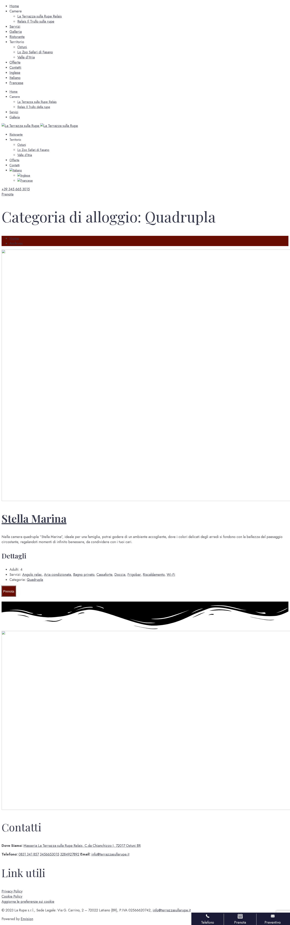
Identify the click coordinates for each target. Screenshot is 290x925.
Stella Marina (34, 518)
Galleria (15, 31)
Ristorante (17, 36)
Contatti (15, 67)
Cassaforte (104, 574)
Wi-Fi (171, 574)
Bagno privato (83, 574)
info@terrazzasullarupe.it (110, 854)
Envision (27, 918)
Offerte (15, 62)
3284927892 (69, 854)
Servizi (14, 26)
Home (14, 6)
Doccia (119, 574)
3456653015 (49, 854)
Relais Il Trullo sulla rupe (35, 21)
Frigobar (134, 574)
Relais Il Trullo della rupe (33, 107)
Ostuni (22, 47)
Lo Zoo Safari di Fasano (35, 52)
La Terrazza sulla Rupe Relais (39, 16)
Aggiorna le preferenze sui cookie (28, 901)
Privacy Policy (12, 891)
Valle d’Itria (26, 57)
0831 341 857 (29, 854)
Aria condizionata (57, 574)
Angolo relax (32, 574)
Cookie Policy (12, 896)
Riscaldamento (154, 574)
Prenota (8, 591)
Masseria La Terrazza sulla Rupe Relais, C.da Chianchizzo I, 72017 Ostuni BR (82, 845)
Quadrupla (35, 579)
